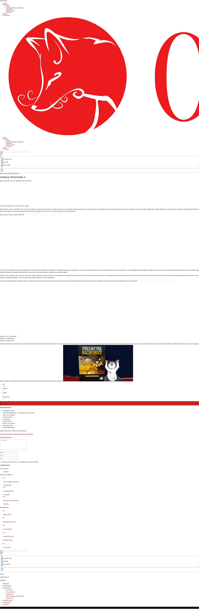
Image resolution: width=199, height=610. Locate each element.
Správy (5, 3)
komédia (13, 434)
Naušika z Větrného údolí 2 (10, 500)
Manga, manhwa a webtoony (15, 7)
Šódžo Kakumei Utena (9, 521)
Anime (8, 6)
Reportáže (6, 15)
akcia (6, 434)
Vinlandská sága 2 (8, 491)
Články (5, 13)
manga (17, 434)
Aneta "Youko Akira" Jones (7, 180)
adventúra (2, 434)
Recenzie (6, 5)
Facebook (5, 471)
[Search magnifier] (1, 153)
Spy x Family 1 (7, 547)
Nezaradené (7, 585)
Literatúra (9, 9)
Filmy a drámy (10, 10)
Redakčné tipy (8, 600)
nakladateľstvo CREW (24, 434)
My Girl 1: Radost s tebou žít (11, 481)
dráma (9, 434)
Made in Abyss (7, 514)
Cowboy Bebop (7, 529)
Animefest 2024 (7, 540)
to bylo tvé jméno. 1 (8, 536)
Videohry (9, 12)
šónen (31, 434)
